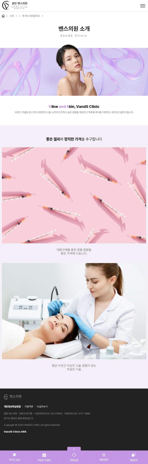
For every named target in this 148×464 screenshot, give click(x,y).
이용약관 (29, 406)
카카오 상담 (14, 459)
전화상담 (74, 460)
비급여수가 (42, 406)
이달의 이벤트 (44, 460)
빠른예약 (104, 459)
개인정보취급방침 (12, 406)
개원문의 (133, 460)
